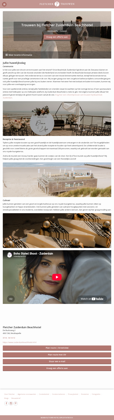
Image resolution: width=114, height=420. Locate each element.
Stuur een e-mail (57, 361)
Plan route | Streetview (57, 347)
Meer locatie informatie (20, 55)
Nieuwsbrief (15, 398)
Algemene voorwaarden (27, 394)
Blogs (6, 398)
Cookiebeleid (44, 394)
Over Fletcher (9, 394)
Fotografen (96, 394)
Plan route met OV (57, 354)
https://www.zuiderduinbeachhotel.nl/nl (19, 342)
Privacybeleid (73, 394)
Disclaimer (85, 394)
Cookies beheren (58, 394)
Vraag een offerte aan (57, 37)
